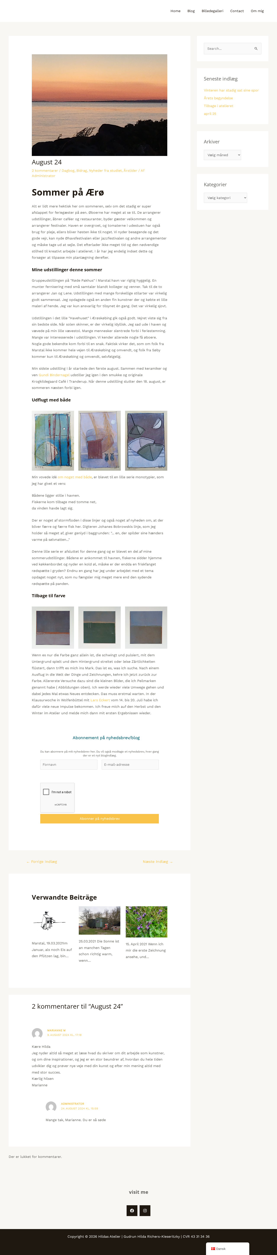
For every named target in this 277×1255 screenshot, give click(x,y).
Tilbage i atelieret (218, 106)
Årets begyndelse (218, 98)
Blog (191, 11)
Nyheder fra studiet (105, 171)
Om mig (257, 11)
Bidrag (81, 171)
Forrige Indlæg (41, 861)
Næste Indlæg (158, 861)
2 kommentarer (45, 171)
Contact (237, 11)
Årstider (130, 171)
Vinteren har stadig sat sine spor (231, 90)
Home (175, 11)
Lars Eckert (100, 700)
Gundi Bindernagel (54, 375)
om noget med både (75, 477)
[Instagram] (145, 1210)
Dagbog (68, 171)
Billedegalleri (212, 11)
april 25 (210, 114)
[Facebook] (132, 1210)
